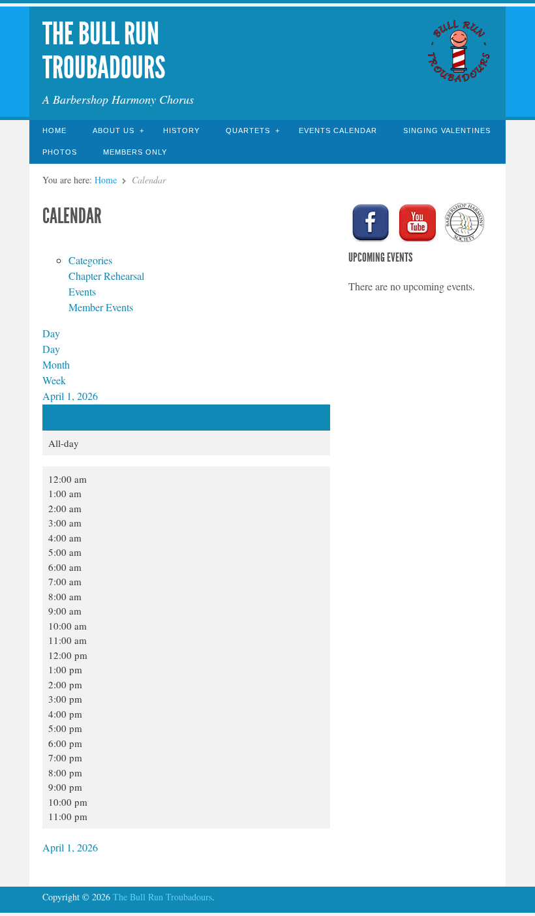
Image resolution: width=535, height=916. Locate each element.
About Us (113, 130)
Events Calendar (338, 130)
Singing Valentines (447, 130)
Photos (59, 152)
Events (82, 291)
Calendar (72, 216)
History (181, 130)
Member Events (101, 307)
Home (54, 130)
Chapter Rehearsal (106, 275)
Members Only (135, 152)
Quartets (248, 130)
